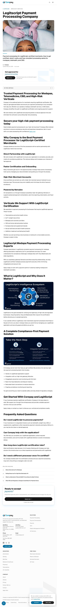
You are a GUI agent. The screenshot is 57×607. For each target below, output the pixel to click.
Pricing (4, 582)
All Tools (32, 562)
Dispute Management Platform (37, 528)
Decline (48, 602)
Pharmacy (5, 564)
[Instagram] (9, 542)
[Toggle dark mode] (49, 2)
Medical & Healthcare (8, 562)
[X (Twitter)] (6, 542)
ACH (31, 525)
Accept (36, 602)
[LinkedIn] (3, 542)
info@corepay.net (20, 535)
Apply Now (8, 546)
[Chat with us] (4, 603)
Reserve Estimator (34, 556)
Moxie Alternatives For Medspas (14, 470)
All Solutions (33, 531)
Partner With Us (6, 585)
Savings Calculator (34, 559)
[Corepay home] (8, 2)
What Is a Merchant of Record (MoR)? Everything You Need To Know (22, 477)
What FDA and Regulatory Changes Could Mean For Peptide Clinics (22, 480)
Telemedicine (6, 567)
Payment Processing (35, 517)
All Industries (6, 570)
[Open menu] (53, 2)
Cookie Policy (13, 602)
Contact (5, 587)
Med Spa (5, 559)
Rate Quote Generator (35, 554)
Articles (6, 8)
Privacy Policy (6, 602)
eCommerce (6, 554)
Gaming (4, 556)
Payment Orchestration (35, 520)
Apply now (9, 77)
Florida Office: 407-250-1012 (7, 535)
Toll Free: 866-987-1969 (7, 539)
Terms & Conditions (22, 602)
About (4, 577)
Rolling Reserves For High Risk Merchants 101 (17, 473)
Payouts (32, 523)
